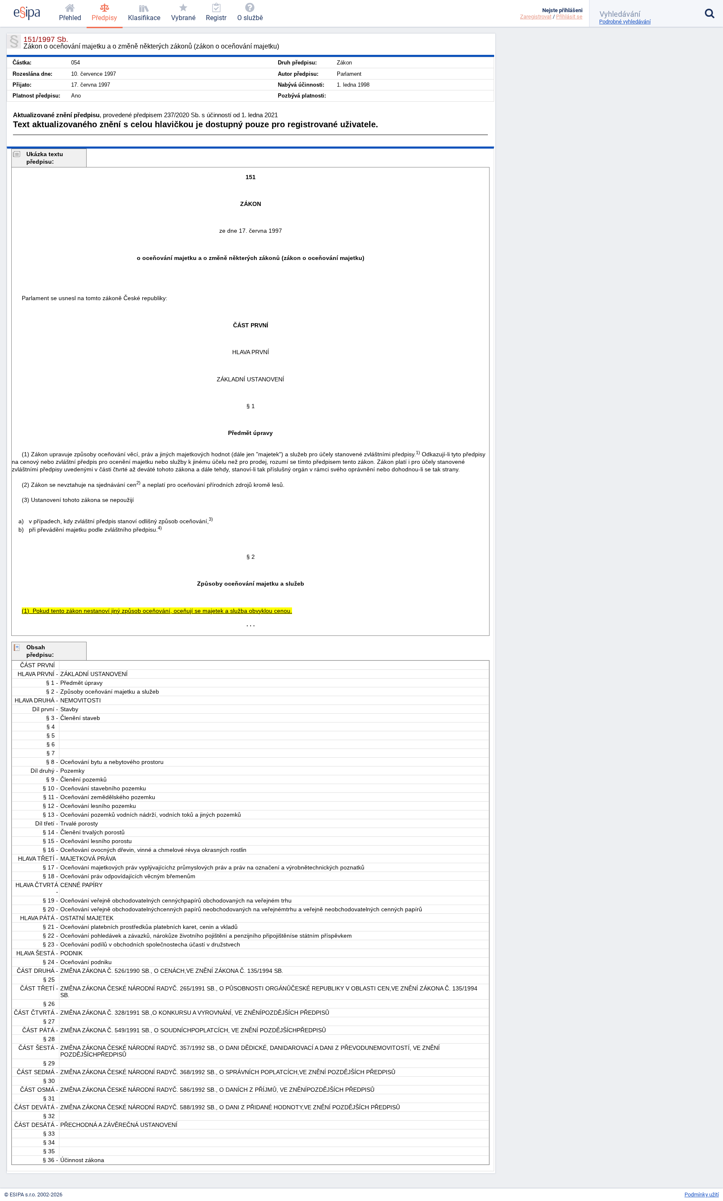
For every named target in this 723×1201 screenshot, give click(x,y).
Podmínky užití (702, 1194)
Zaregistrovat (535, 16)
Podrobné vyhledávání (625, 21)
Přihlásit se (569, 16)
